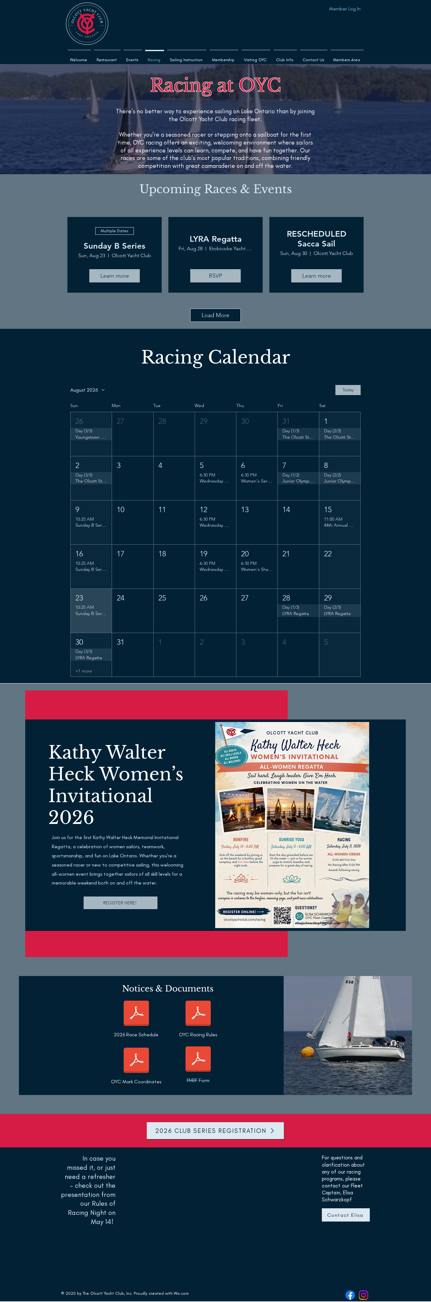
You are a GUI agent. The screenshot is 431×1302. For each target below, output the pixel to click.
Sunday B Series (114, 246)
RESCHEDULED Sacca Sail (316, 239)
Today (348, 390)
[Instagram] (363, 1295)
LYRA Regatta (216, 239)
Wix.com (181, 1293)
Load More (215, 315)
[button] (187, 57)
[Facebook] (350, 1295)
